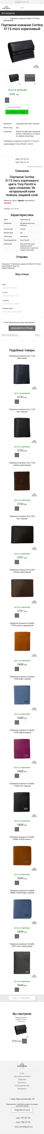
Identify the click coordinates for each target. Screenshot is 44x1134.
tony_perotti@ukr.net (24, 1127)
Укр (22, 11)
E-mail (5, 292)
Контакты (22, 1082)
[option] (22, 51)
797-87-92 (23, 1118)
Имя (4, 284)
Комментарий (7, 308)
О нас (22, 1073)
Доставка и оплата (22, 1076)
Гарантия (22, 1079)
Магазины (22, 1089)
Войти (37, 335)
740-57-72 (23, 1122)
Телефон (5, 300)
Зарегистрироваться (10, 335)
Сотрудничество (22, 1085)
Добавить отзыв (22, 328)
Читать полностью (34, 167)
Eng (22, 15)
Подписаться (22, 1110)
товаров (25, 998)
